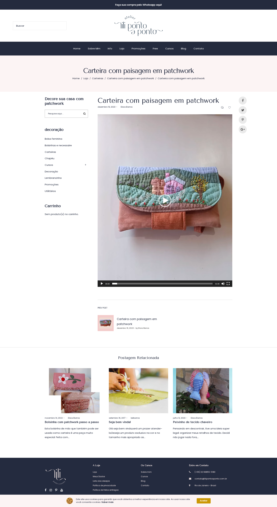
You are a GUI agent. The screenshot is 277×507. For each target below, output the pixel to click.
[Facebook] (45, 490)
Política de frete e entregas (106, 490)
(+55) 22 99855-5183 (205, 472)
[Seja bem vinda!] (138, 390)
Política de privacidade (104, 485)
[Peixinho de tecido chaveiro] (202, 390)
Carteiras (97, 78)
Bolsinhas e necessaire (58, 145)
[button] (165, 200)
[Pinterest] (56, 490)
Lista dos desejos (101, 481)
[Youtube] (61, 490)
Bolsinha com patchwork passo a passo (72, 422)
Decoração (51, 171)
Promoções (52, 184)
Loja (86, 78)
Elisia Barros (125, 107)
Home (76, 78)
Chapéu (49, 158)
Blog (143, 481)
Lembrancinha (53, 178)
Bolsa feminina (53, 138)
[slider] (162, 283)
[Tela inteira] (228, 283)
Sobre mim (146, 472)
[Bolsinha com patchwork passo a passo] (74, 390)
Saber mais (107, 502)
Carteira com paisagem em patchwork (130, 78)
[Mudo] (223, 283)
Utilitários (50, 191)
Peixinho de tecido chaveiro (192, 422)
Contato (145, 485)
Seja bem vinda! (120, 422)
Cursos (49, 165)
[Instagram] (51, 490)
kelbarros (134, 418)
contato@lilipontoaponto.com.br (211, 478)
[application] (165, 200)
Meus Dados (99, 476)
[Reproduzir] (101, 283)
